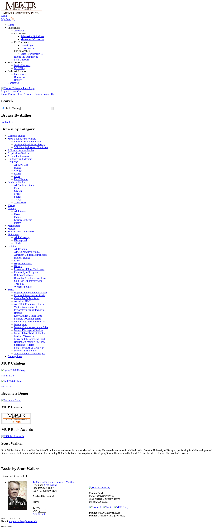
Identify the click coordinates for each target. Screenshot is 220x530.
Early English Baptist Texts (28, 315)
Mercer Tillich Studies (25, 350)
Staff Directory (21, 59)
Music (17, 193)
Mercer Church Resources (21, 231)
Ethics (17, 260)
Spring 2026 (7, 375)
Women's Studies (16, 135)
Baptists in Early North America (30, 292)
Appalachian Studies (18, 153)
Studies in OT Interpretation (28, 281)
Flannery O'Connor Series (27, 318)
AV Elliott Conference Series (29, 304)
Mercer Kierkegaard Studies (28, 330)
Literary (12, 208)
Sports (17, 196)
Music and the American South (30, 339)
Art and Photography (18, 156)
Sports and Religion (24, 344)
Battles (17, 167)
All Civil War (21, 164)
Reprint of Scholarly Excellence (30, 278)
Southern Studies (16, 182)
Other (17, 176)
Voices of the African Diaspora (29, 353)
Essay (17, 214)
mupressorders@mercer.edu (23, 521)
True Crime (20, 202)
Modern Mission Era (24, 336)
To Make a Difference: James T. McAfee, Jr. (55, 482)
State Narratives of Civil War (28, 347)
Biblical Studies (22, 257)
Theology (19, 283)
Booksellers (20, 77)
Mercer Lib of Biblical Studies (29, 333)
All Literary (20, 211)
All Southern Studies (24, 185)
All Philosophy (21, 237)
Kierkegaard (20, 240)
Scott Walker (50, 485)
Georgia (18, 170)
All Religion (20, 249)
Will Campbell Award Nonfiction (31, 147)
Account (12, 91)
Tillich (17, 243)
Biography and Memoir (20, 159)
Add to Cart (39, 514)
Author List (7, 122)
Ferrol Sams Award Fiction (28, 141)
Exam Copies (27, 45)
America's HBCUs (23, 301)
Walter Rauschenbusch (25, 307)
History (11, 205)
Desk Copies (27, 48)
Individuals (19, 74)
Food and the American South (29, 295)
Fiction (17, 217)
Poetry (17, 222)
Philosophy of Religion (26, 272)
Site (7, 108)
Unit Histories (21, 179)
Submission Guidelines (32, 36)
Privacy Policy (6, 526)
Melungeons (14, 225)
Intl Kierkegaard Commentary (29, 321)
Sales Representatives (32, 53)
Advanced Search (33, 94)
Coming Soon (15, 356)
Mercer (11, 228)
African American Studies (21, 150)
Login (4, 15)
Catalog (16, 108)
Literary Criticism (23, 220)
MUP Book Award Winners (22, 138)
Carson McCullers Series (26, 298)
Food (16, 188)
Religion (12, 246)
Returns (18, 80)
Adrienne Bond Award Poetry (29, 144)
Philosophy (13, 234)
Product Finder (15, 94)
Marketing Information (32, 39)
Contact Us (13, 82)
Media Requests (22, 65)
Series (11, 289)
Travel (17, 199)
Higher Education (23, 263)
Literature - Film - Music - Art (29, 269)
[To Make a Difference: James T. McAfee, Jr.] (17, 509)
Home (11, 24)
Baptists (18, 312)
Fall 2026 (6, 386)
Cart (19, 91)
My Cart (6, 19)
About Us (19, 30)
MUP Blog (19, 68)
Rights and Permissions (26, 56)
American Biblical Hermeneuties (30, 254)
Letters (17, 173)
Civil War (13, 161)
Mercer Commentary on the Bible (31, 327)
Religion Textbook (23, 275)
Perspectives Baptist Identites (29, 310)
